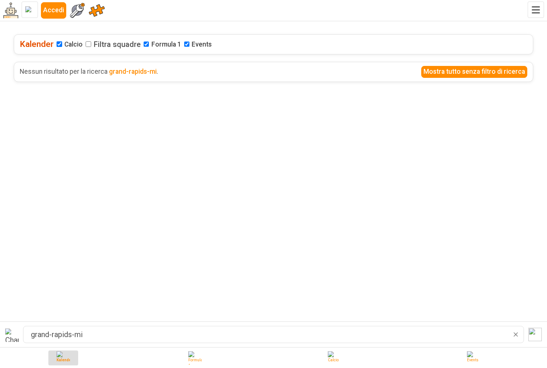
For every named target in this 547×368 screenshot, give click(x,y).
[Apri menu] (536, 9)
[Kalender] (63, 357)
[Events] (473, 357)
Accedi (53, 10)
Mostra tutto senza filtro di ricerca (474, 71)
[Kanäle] (97, 10)
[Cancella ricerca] (515, 334)
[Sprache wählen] (30, 9)
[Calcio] (334, 357)
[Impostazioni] (77, 10)
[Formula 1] (195, 357)
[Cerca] (535, 334)
